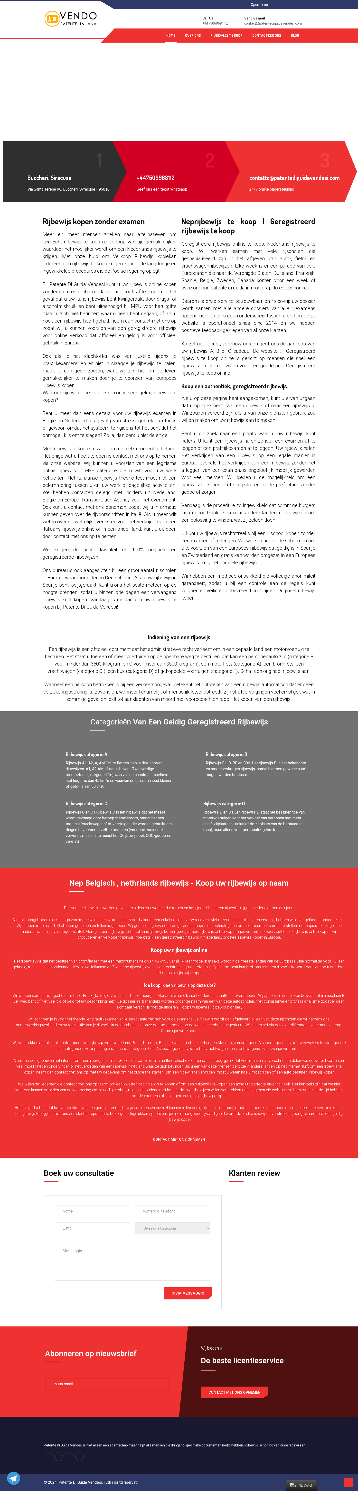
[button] (179, 1139)
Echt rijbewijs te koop (76, 242)
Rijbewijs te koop (226, 35)
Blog (295, 35)
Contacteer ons (266, 35)
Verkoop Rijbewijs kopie (141, 256)
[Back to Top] (348, 1482)
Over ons (193, 35)
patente (219, 288)
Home (170, 35)
